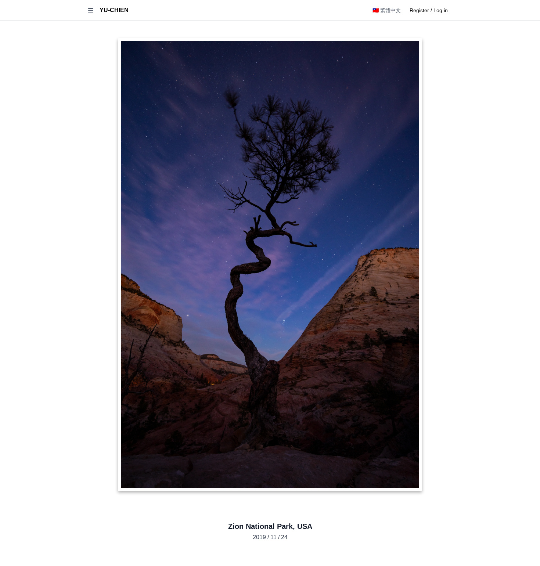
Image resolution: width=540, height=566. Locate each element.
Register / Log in (429, 10)
